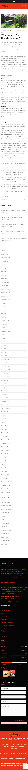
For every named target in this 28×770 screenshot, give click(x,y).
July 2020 (3, 457)
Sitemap (3, 634)
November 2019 (5, 485)
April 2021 (4, 426)
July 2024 (3, 306)
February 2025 (5, 282)
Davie (5, 756)
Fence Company (5, 512)
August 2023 (4, 338)
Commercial (4, 616)
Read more (4, 196)
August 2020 (4, 454)
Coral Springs (22, 753)
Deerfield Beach (9, 756)
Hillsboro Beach (24, 756)
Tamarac (6, 763)
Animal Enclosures (6, 505)
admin (18, 30)
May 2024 (3, 313)
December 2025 (5, 250)
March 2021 (4, 429)
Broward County (3, 753)
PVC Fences (4, 526)
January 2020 (4, 478)
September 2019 (5, 492)
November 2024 (5, 292)
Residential (4, 613)
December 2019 (5, 482)
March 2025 (4, 278)
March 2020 (4, 471)
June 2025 (4, 268)
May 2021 (3, 422)
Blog (2, 631)
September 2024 (5, 299)
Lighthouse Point (15, 758)
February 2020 (5, 475)
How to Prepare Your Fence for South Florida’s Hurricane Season (13, 239)
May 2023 (3, 349)
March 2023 (4, 356)
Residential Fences (6, 530)
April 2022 (4, 391)
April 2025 (4, 275)
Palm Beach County (18, 765)
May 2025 (3, 271)
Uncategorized (5, 540)
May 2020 (3, 464)
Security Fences (5, 533)
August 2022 (4, 380)
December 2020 (5, 440)
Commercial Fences (6, 509)
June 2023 (4, 345)
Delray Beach (6, 765)
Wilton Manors (11, 763)
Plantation (12, 760)
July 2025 (3, 264)
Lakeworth (11, 765)
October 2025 (5, 254)
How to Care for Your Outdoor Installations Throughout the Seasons (12, 225)
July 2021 (3, 415)
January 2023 (4, 363)
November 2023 (5, 331)
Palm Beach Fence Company (8, 625)
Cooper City (16, 753)
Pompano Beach (18, 760)
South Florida (9, 758)
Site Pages (4, 636)
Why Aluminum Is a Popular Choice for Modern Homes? (13, 232)
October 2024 (5, 296)
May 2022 (3, 387)
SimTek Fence (4, 537)
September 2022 (5, 377)
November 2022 (5, 370)
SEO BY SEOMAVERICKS (14, 739)
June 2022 (4, 384)
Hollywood (3, 758)
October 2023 (5, 334)
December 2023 (5, 327)
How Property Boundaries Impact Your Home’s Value (13, 211)
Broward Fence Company (7, 622)
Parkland (17, 763)
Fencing (3, 519)
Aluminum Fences (5, 502)
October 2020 (5, 447)
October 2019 (5, 489)
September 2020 (5, 450)
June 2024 (4, 310)
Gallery (3, 628)
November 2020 (5, 443)
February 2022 (5, 394)
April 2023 (4, 352)
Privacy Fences (5, 523)
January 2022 (4, 398)
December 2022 (5, 366)
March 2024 (4, 317)
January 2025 (4, 285)
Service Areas (4, 619)
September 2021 (5, 408)
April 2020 (4, 468)
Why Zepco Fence (5, 610)
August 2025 (4, 261)
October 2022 (5, 373)
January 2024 (4, 324)
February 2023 (5, 359)
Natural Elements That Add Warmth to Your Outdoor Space (12, 218)
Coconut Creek (10, 753)
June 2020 (4, 461)
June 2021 (4, 419)
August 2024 (4, 303)
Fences (3, 516)
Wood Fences (6, 30)
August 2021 (4, 412)
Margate (21, 758)
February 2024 (5, 320)
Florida (15, 768)
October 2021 (5, 405)
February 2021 (5, 433)
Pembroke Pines (6, 760)
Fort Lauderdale (16, 756)
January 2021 (4, 436)
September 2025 (5, 257)
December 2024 (5, 289)
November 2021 (5, 401)
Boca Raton (21, 763)
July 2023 (3, 341)
